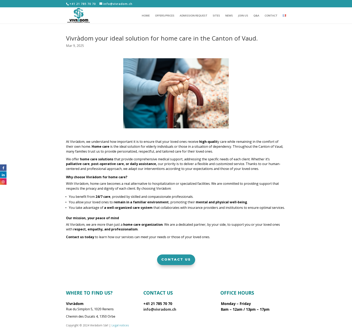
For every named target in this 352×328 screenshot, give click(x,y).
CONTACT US (176, 259)
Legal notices (120, 325)
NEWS (229, 15)
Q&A (256, 15)
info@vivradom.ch (159, 309)
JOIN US (243, 15)
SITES (216, 15)
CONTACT (271, 15)
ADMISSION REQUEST (193, 15)
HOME (146, 15)
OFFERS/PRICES (164, 15)
